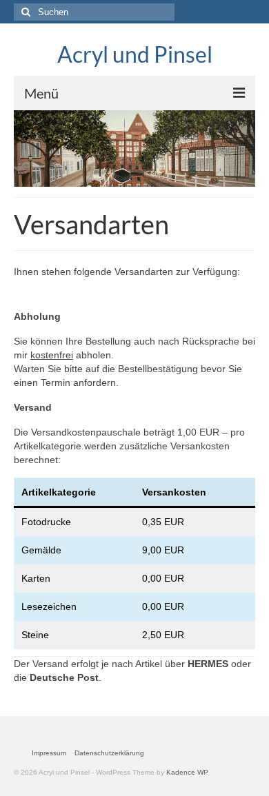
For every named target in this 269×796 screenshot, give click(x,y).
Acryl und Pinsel (134, 54)
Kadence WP (187, 772)
